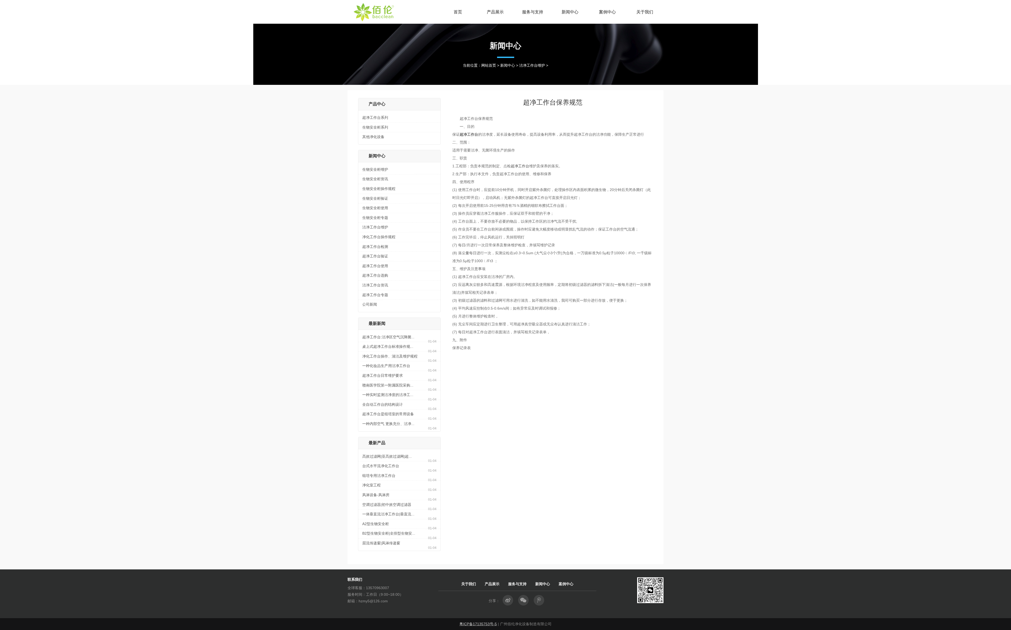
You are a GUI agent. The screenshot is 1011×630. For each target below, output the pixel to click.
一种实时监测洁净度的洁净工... (387, 395)
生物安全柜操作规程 (378, 189)
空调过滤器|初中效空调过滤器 (386, 504)
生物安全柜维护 (375, 169)
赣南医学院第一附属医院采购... (387, 385)
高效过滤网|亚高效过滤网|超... (387, 456)
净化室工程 (371, 485)
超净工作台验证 (375, 256)
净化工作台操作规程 (378, 237)
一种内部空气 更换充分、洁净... (388, 424)
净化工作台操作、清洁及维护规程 (390, 356)
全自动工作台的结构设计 (382, 404)
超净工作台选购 (375, 275)
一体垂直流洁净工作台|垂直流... (388, 514)
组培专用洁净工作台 (378, 475)
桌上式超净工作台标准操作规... (387, 346)
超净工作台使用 (375, 266)
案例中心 (607, 12)
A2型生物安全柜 (375, 524)
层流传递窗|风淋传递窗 (381, 543)
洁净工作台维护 (532, 65)
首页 (458, 12)
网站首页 (488, 65)
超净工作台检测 (375, 247)
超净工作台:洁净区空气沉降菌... (388, 337)
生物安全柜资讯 (375, 179)
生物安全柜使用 (375, 208)
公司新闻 (369, 304)
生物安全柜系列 (375, 127)
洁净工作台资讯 (375, 285)
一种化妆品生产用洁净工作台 (386, 366)
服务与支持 (532, 12)
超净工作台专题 (375, 295)
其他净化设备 (373, 137)
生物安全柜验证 (375, 198)
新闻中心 (570, 12)
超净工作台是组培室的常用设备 (388, 414)
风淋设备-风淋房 (375, 495)
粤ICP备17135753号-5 (478, 624)
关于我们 (644, 12)
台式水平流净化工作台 (380, 466)
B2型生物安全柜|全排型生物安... (388, 533)
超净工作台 (520, 166)
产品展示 (495, 12)
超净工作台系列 (375, 117)
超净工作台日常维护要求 (382, 375)
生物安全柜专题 (375, 218)
